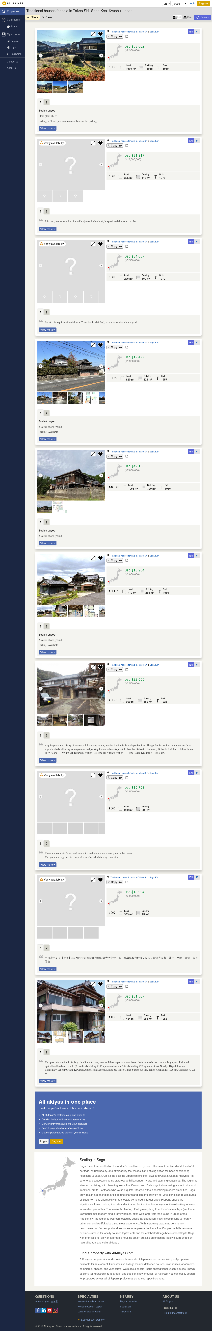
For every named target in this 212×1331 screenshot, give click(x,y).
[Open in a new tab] (127, 36)
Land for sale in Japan (89, 1311)
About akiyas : (46, 1301)
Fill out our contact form (174, 1312)
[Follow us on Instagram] (55, 1312)
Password (16, 53)
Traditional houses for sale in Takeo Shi (129, 31)
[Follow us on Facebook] (38, 1312)
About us (11, 67)
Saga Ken (154, 31)
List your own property (91, 1319)
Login (192, 3)
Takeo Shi (125, 1311)
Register (204, 3)
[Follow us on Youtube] (49, 1312)
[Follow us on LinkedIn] (43, 1312)
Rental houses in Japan (90, 1306)
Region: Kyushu (128, 1301)
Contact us (12, 61)
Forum (14, 26)
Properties (13, 11)
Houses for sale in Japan (91, 1301)
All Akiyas (167, 1301)
